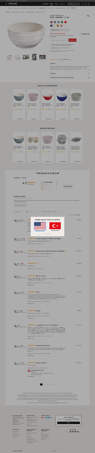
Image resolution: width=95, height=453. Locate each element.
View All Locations (47, 233)
